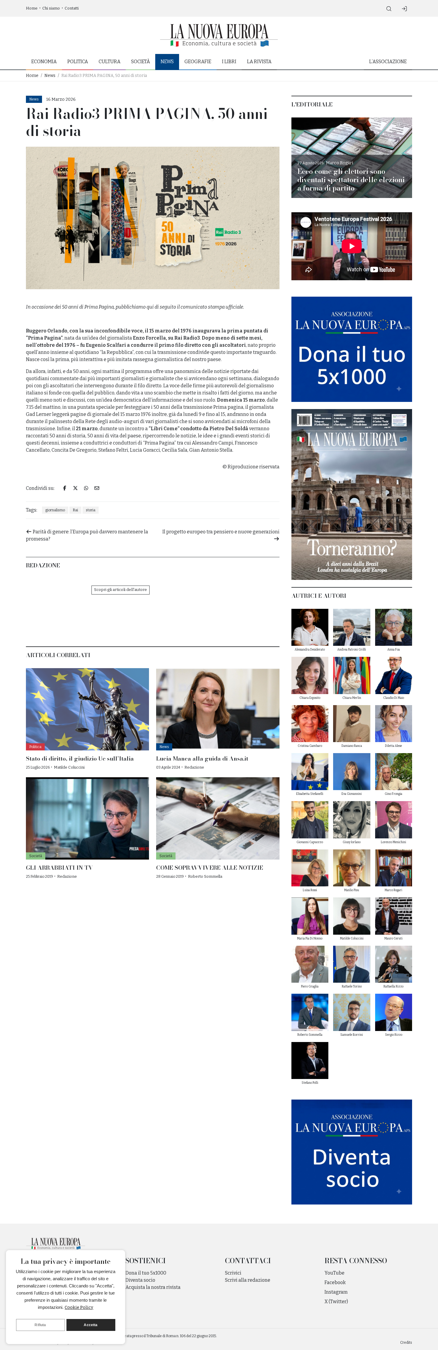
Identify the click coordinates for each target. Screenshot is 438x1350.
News (167, 61)
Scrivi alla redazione (247, 1280)
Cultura (109, 61)
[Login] (404, 8)
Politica (77, 61)
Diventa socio (140, 1280)
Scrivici (233, 1273)
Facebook (335, 1282)
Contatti (72, 8)
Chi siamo (51, 8)
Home (32, 8)
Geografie (197, 61)
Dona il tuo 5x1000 (145, 1273)
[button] (389, 8)
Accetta (90, 1325)
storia (90, 510)
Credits (406, 1342)
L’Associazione (388, 61)
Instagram (336, 1292)
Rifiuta (40, 1325)
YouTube (334, 1273)
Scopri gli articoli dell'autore (120, 589)
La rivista (259, 61)
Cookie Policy (79, 1307)
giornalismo (55, 510)
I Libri (229, 61)
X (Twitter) (336, 1301)
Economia (44, 61)
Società (140, 61)
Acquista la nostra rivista (153, 1287)
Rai (75, 510)
